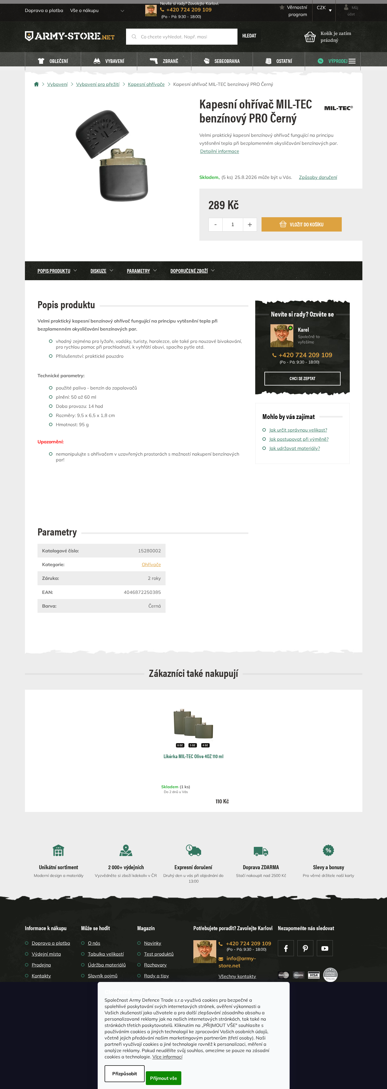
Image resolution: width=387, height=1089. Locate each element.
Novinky (152, 943)
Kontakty (41, 976)
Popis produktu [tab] (54, 270)
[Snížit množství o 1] (216, 224)
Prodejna (41, 965)
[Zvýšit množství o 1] (250, 224)
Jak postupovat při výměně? (299, 439)
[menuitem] (53, 61)
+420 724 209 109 (305, 355)
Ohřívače (151, 564)
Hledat (249, 35)
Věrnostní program (297, 10)
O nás (94, 943)
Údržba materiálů (107, 965)
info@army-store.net (237, 962)
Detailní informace (219, 151)
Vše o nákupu (84, 10)
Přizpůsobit (124, 1073)
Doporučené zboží (189, 270)
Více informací (167, 1057)
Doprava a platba (44, 10)
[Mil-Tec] (339, 106)
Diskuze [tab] (98, 270)
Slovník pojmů (102, 976)
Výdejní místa (46, 954)
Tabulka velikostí (106, 954)
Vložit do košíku (306, 224)
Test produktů (159, 954)
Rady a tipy (156, 976)
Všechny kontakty (237, 976)
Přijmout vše (163, 1078)
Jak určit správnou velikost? (298, 430)
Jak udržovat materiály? (294, 448)
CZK (321, 7)
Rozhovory (155, 965)
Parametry (138, 270)
